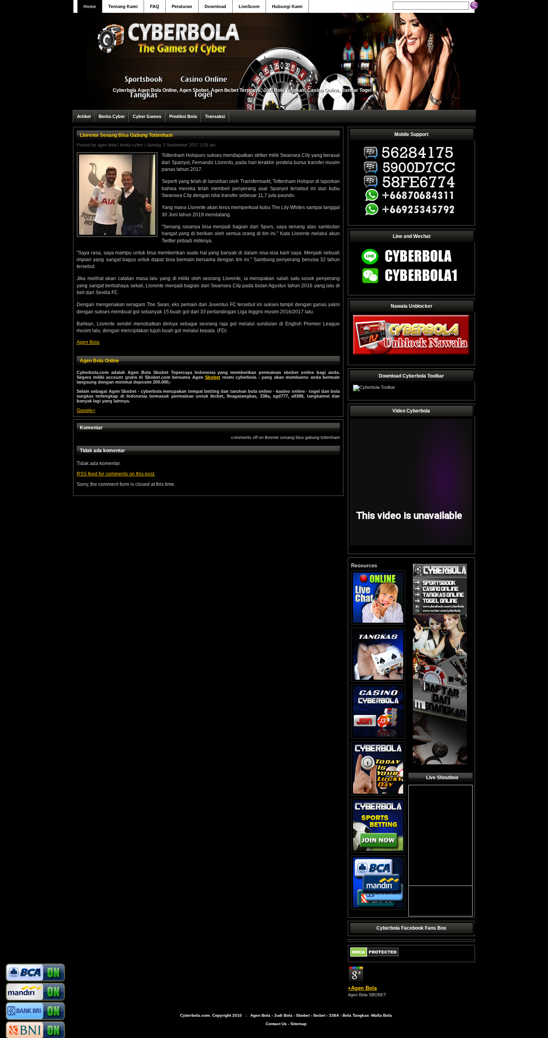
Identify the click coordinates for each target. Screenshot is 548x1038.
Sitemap (298, 1024)
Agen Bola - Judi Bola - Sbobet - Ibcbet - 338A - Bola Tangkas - (310, 1015)
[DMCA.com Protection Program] (374, 958)
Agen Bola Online (99, 361)
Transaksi (215, 116)
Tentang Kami (123, 6)
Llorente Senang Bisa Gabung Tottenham (126, 135)
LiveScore (249, 6)
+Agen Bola (362, 988)
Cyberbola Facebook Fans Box (411, 928)
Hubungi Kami (287, 6)
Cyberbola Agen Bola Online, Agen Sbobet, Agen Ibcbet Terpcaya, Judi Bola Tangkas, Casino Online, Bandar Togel (242, 90)
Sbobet (212, 377)
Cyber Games (147, 116)
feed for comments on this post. (116, 474)
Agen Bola (106, 144)
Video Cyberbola (411, 411)
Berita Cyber (112, 116)
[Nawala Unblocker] (411, 354)
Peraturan (182, 6)
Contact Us (276, 1024)
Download (215, 6)
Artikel (84, 116)
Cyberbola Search (371, 5)
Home (89, 6)
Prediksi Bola (183, 116)
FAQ (154, 6)
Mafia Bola (381, 1015)
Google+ (86, 410)
